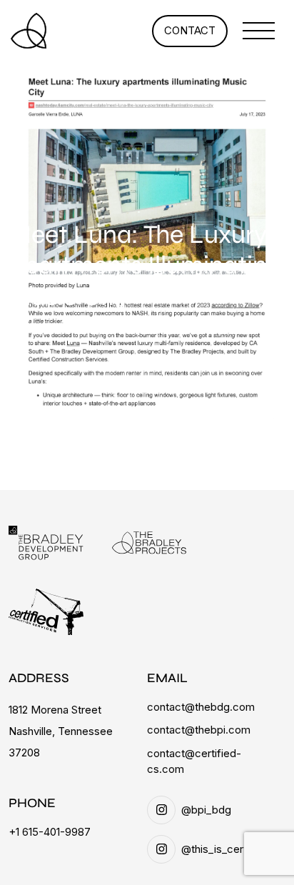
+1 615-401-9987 (50, 832)
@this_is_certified (224, 849)
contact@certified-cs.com (194, 761)
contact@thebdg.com (201, 707)
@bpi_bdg (206, 809)
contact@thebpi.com (198, 729)
